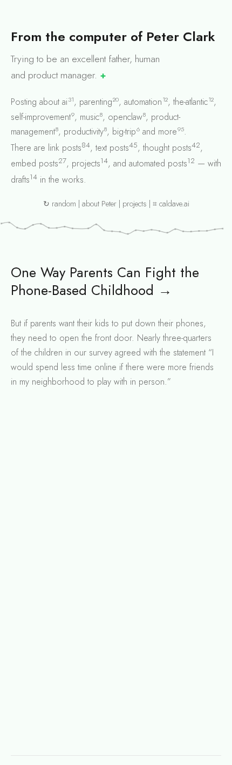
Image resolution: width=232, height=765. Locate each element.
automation (143, 102)
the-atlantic (190, 102)
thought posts (167, 148)
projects (86, 163)
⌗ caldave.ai (171, 203)
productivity (84, 131)
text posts (112, 148)
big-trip (124, 131)
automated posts (158, 163)
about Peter (99, 203)
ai (64, 102)
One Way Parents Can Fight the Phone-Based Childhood (105, 281)
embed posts (34, 163)
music (89, 117)
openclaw (125, 117)
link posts (64, 148)
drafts (20, 179)
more (167, 131)
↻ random (59, 203)
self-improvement (41, 117)
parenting (95, 102)
